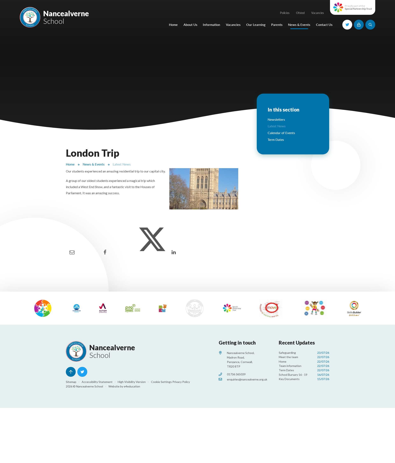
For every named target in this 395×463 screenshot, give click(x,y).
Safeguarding (304, 352)
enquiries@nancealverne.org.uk (247, 379)
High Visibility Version (132, 382)
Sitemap (71, 382)
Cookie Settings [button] (161, 382)
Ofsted (300, 13)
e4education (132, 386)
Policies (284, 13)
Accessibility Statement (97, 382)
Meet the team (304, 357)
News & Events (94, 164)
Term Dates (304, 370)
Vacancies (317, 13)
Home (70, 164)
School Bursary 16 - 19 (304, 374)
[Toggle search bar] (370, 25)
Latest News (122, 164)
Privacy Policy (181, 382)
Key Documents (304, 379)
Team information (304, 366)
